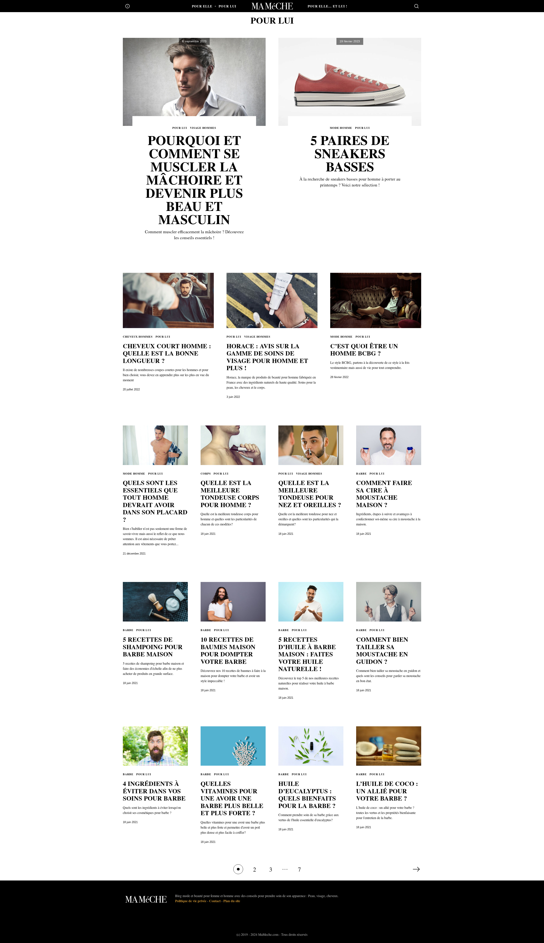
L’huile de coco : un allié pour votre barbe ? (387, 791)
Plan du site (231, 900)
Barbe (361, 473)
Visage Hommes (203, 128)
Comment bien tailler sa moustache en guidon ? (382, 650)
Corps (206, 473)
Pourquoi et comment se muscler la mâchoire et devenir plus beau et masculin (194, 179)
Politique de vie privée (190, 900)
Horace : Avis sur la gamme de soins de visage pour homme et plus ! (267, 357)
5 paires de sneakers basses (349, 153)
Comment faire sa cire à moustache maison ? (384, 493)
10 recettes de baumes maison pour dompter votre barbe (228, 650)
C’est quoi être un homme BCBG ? (364, 349)
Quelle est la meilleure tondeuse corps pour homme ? (230, 493)
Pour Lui (227, 6)
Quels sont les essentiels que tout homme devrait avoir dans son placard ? (155, 501)
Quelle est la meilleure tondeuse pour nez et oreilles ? (309, 493)
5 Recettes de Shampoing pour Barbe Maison (153, 646)
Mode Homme (341, 128)
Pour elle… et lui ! (327, 6)
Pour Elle (202, 6)
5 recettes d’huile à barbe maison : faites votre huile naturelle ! (307, 653)
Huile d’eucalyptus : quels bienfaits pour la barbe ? (307, 794)
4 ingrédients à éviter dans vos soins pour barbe (154, 791)
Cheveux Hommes (138, 336)
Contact (215, 900)
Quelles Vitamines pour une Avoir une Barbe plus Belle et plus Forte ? (232, 798)
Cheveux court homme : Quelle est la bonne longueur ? (167, 353)
